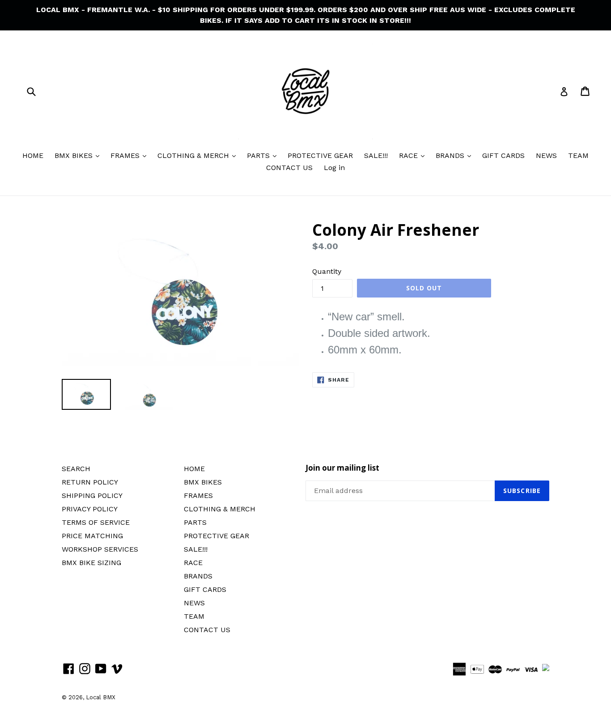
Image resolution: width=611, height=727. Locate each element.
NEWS (546, 155)
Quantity (326, 271)
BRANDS (451, 155)
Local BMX (100, 697)
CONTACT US (289, 167)
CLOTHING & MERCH (194, 155)
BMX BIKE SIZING (91, 562)
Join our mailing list (342, 467)
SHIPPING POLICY (92, 495)
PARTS (259, 155)
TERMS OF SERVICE (96, 522)
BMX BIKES (75, 155)
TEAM (578, 155)
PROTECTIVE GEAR (320, 155)
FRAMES (126, 155)
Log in (334, 167)
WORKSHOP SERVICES (100, 549)
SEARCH (76, 468)
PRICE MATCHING (92, 535)
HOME (32, 155)
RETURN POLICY (90, 482)
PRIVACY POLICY (90, 509)
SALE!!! (376, 155)
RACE (409, 155)
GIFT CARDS (503, 155)
